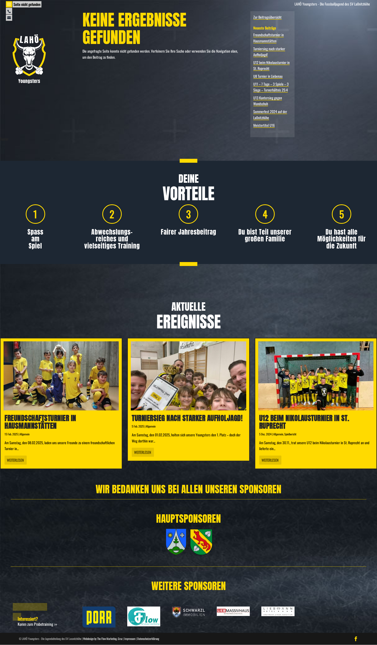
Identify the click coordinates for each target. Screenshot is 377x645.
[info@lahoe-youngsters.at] (9, 18)
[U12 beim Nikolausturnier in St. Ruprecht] (315, 375)
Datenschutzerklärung (148, 639)
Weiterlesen (15, 460)
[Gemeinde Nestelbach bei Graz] (201, 553)
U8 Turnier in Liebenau (268, 76)
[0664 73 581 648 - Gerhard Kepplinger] (9, 11)
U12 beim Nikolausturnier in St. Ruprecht (304, 422)
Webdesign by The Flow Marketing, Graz (103, 639)
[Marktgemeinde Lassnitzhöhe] (176, 553)
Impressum (129, 639)
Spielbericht (290, 434)
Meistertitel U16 (264, 125)
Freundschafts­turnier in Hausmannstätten (40, 422)
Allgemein (24, 434)
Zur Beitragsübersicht (267, 17)
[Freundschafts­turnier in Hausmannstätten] (61, 375)
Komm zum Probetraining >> (37, 624)
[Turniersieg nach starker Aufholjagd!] (188, 375)
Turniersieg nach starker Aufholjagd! (187, 418)
